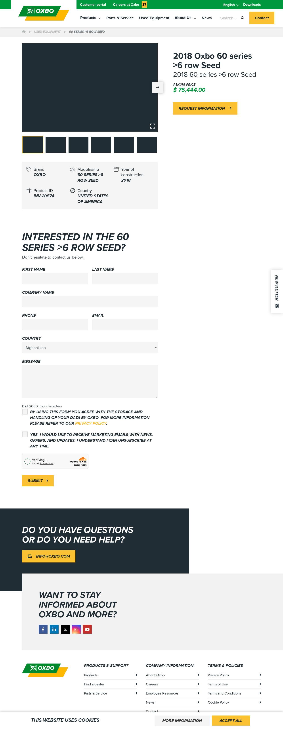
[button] (157, 87)
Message (31, 361)
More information (182, 720)
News (207, 18)
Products (88, 18)
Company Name (38, 292)
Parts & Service (120, 18)
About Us (184, 18)
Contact (262, 18)
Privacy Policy (90, 423)
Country (31, 338)
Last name (103, 269)
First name (33, 269)
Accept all (231, 720)
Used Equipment (154, 18)
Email (98, 315)
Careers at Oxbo (129, 4)
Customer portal (93, 4)
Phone (29, 315)
